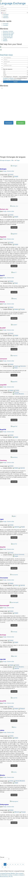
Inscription (5, 16)
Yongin (4, 171)
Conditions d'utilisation (8, 78)
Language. (13, 3)
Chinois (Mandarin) (19, 394)
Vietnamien (23, 366)
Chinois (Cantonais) (19, 554)
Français (22, 309)
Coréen (11, 174)
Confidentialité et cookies (6, 875)
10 (5, 867)
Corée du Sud (10, 171)
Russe (16, 283)
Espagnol (22, 708)
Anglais (16, 176)
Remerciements (4, 876)
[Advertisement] (14, 104)
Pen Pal (11, 876)
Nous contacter (19, 873)
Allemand (16, 812)
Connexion (6, 14)
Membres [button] (5, 17)
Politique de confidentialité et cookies (12, 80)
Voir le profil (14, 199)
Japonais (22, 468)
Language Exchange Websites (7, 873)
